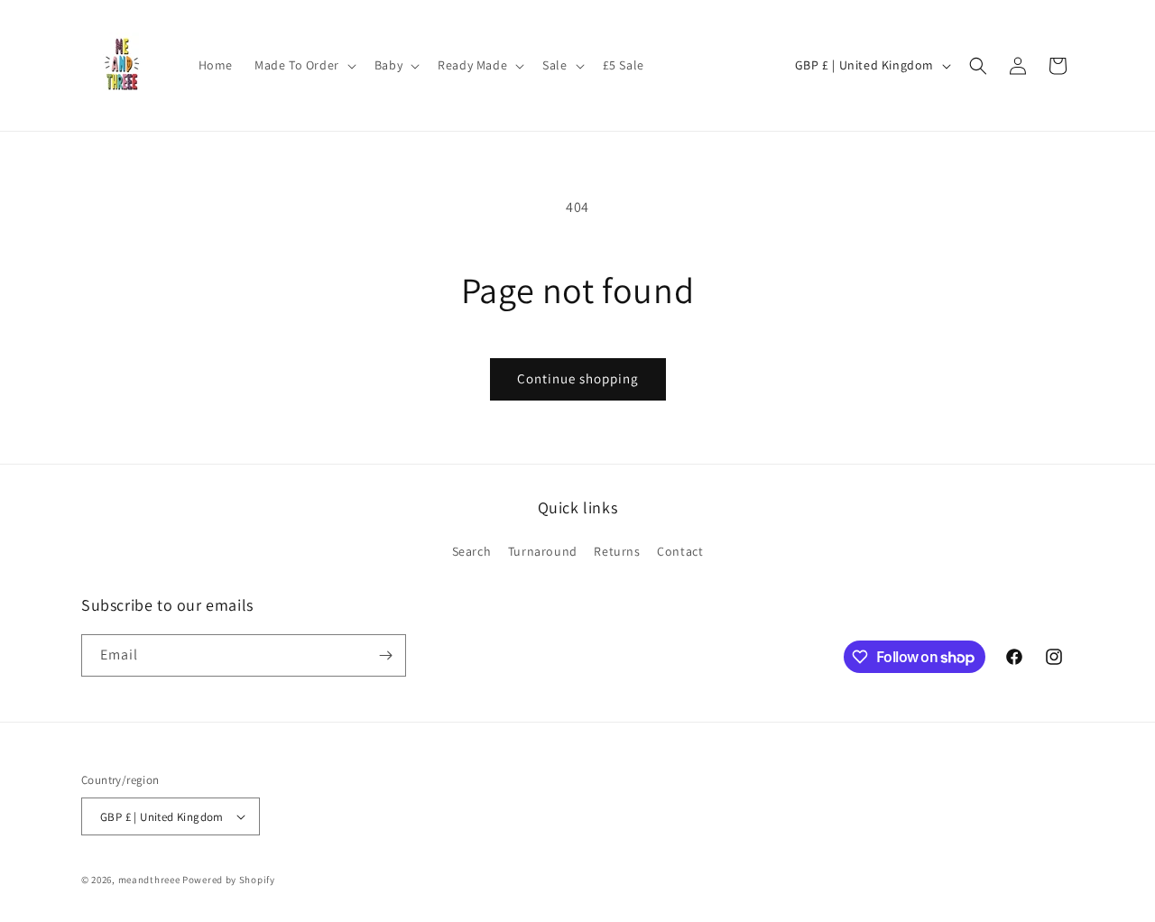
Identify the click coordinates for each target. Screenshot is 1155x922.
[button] (304, 65)
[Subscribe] (385, 655)
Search (472, 551)
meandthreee (149, 879)
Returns (617, 551)
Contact (680, 551)
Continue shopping (578, 378)
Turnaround (543, 551)
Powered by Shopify (228, 879)
